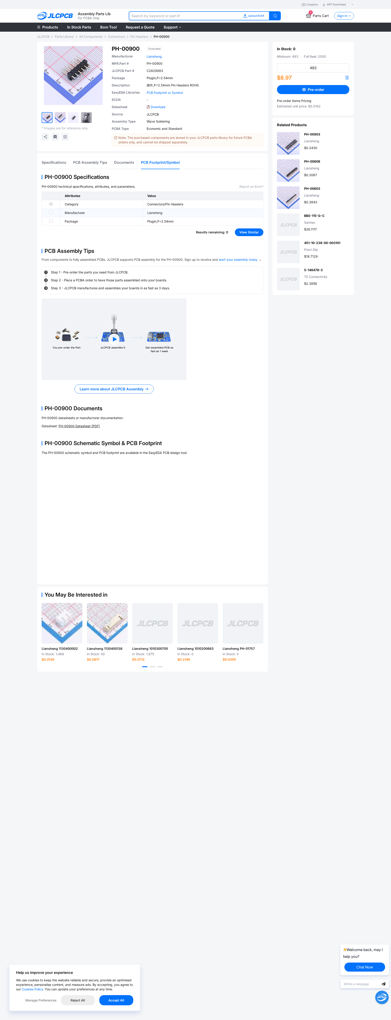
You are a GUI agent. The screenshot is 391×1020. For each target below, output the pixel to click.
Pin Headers (139, 36)
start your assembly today (238, 259)
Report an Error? (251, 186)
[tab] (54, 162)
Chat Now (364, 967)
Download (158, 107)
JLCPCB (43, 36)
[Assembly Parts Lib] (55, 16)
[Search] (275, 15)
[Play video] (114, 339)
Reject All (78, 1000)
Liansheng (154, 56)
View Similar (249, 232)
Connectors (116, 36)
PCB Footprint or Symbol (165, 93)
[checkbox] (51, 204)
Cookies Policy (32, 989)
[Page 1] (145, 666)
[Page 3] (160, 666)
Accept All (116, 1000)
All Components (91, 36)
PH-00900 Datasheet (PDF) (79, 426)
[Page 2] (152, 666)
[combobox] (183, 16)
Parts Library (64, 36)
